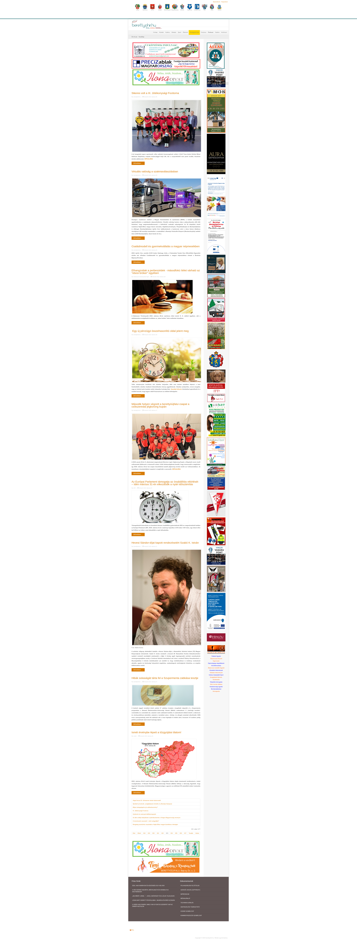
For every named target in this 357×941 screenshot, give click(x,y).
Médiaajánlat (185, 898)
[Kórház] (216, 242)
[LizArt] (216, 419)
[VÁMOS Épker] (216, 111)
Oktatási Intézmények (216, 672)
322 (162, 833)
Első (134, 833)
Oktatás (174, 32)
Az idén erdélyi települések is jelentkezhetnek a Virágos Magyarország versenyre (156, 817)
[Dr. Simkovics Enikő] (216, 264)
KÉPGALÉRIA (148, 159)
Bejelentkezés (216, 2)
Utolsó (197, 833)
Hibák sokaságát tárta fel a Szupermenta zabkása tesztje (165, 678)
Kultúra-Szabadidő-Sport (216, 675)
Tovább (191, 833)
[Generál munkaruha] (216, 531)
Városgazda (216, 691)
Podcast (210, 32)
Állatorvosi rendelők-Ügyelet (216, 668)
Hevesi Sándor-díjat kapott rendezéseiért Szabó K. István (165, 542)
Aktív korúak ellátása (216, 684)
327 (185, 833)
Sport (179, 32)
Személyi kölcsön (176, 389)
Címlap (155, 32)
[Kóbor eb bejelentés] (216, 376)
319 (149, 833)
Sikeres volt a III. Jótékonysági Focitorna (155, 93)
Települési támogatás (216, 682)
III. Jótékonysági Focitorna (140, 810)
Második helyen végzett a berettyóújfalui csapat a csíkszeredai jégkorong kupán (160, 405)
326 (181, 833)
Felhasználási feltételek (190, 885)
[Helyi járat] (216, 310)
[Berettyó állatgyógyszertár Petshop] (216, 224)
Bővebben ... (138, 163)
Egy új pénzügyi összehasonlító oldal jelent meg (160, 331)
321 (158, 833)
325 (176, 833)
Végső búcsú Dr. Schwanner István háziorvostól (147, 800)
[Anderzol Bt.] (165, 50)
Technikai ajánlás (187, 902)
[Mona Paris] (216, 578)
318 (144, 833)
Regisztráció (224, 2)
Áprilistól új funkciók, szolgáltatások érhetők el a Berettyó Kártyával (152, 804)
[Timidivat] (165, 865)
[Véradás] (216, 398)
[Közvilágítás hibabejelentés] (216, 388)
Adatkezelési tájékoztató (190, 907)
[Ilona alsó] (165, 848)
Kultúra (167, 32)
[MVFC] (216, 503)
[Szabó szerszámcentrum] (216, 285)
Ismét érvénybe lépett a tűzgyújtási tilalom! (156, 732)
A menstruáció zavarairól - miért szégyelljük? (146, 821)
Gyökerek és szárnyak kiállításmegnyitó (144, 814)
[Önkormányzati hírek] (216, 359)
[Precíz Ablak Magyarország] (166, 63)
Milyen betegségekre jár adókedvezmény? (145, 807)
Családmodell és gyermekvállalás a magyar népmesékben (166, 246)
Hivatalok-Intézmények (216, 670)
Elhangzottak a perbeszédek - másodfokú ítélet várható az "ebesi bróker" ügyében (166, 271)
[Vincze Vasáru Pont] (216, 555)
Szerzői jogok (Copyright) (190, 890)
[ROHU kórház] (216, 196)
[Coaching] (216, 451)
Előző (139, 833)
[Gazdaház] (216, 336)
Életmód (185, 32)
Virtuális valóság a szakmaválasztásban (155, 171)
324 (172, 833)
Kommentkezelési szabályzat (191, 915)
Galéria (217, 32)
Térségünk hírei (194, 32)
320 (153, 833)
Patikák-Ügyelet (216, 656)
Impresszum (185, 894)
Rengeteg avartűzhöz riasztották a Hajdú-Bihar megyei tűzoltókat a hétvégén (155, 824)
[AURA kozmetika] (216, 154)
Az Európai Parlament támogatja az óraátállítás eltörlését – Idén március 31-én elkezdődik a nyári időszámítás (165, 483)
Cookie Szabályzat (187, 911)
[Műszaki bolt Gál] (216, 478)
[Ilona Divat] (165, 77)
